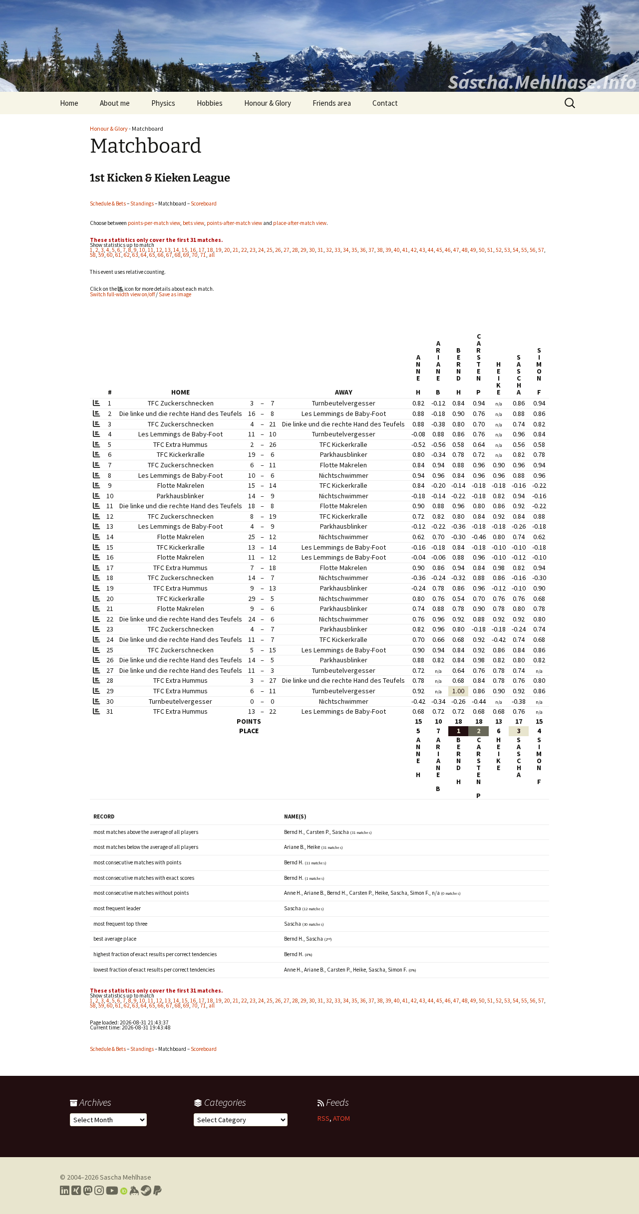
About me (115, 103)
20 (227, 249)
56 (533, 249)
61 (118, 254)
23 (253, 249)
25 (270, 249)
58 (93, 254)
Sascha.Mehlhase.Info (542, 81)
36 (363, 249)
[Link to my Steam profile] (146, 1191)
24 (261, 249)
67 (169, 254)
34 (346, 249)
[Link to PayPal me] (157, 1191)
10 (142, 249)
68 (178, 254)
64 (144, 254)
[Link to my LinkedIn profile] (64, 1191)
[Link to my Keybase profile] (134, 1191)
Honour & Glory (267, 103)
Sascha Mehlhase (125, 1177)
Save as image (175, 294)
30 (312, 249)
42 (414, 249)
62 (127, 254)
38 (380, 249)
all (212, 254)
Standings (142, 203)
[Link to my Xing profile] (76, 1191)
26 (278, 249)
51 (490, 249)
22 (244, 249)
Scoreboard (204, 203)
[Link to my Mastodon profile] (87, 1191)
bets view (193, 222)
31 (320, 249)
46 (448, 249)
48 (465, 249)
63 (135, 254)
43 (422, 249)
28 (295, 249)
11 (151, 249)
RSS (323, 1118)
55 (524, 249)
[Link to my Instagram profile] (99, 1191)
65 (152, 254)
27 (287, 249)
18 (210, 249)
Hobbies (210, 103)
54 (516, 249)
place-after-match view (299, 222)
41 (405, 249)
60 (110, 254)
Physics (163, 103)
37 (371, 249)
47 (456, 249)
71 (203, 254)
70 (195, 254)
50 (482, 249)
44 (431, 249)
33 (337, 249)
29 (304, 249)
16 (193, 249)
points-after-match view (234, 222)
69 (186, 254)
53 (507, 249)
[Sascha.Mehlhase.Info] (319, 46)
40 (397, 249)
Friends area (332, 103)
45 (439, 249)
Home (69, 103)
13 (168, 249)
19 (219, 249)
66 (161, 254)
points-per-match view (154, 222)
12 (159, 249)
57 (541, 249)
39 (388, 249)
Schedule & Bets (108, 203)
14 (176, 249)
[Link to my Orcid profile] (123, 1191)
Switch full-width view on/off (122, 294)
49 (473, 249)
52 (499, 249)
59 (101, 254)
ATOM (341, 1118)
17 (202, 249)
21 (236, 249)
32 (329, 249)
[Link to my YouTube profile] (112, 1191)
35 (354, 249)
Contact (385, 103)
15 (185, 249)
